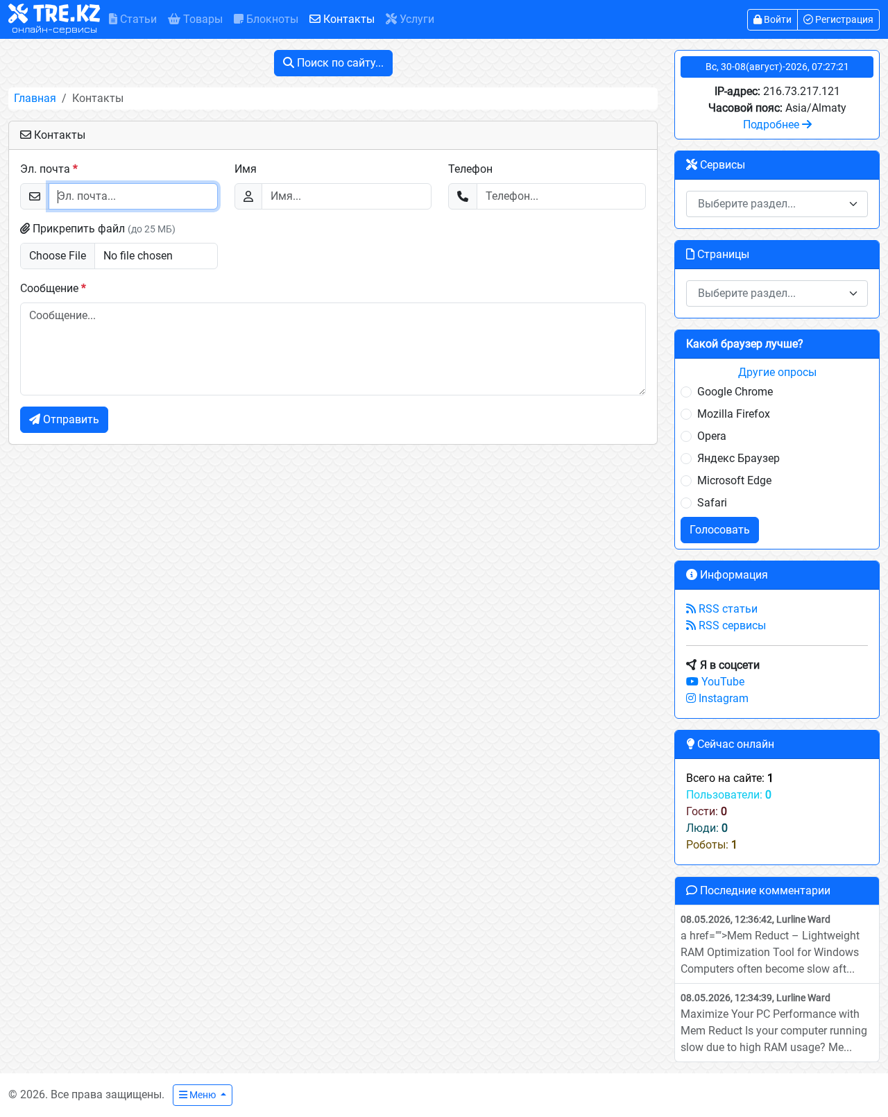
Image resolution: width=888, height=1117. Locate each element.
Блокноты (271, 19)
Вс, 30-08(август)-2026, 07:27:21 (777, 66)
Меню (202, 1094)
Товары (201, 19)
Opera (711, 436)
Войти (777, 19)
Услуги (415, 19)
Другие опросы (777, 372)
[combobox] (777, 204)
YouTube (721, 681)
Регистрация (843, 19)
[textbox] (768, 204)
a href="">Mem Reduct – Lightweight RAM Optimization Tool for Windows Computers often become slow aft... (770, 944)
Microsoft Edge (734, 480)
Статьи (137, 19)
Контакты (348, 19)
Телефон (470, 169)
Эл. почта (49, 169)
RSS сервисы (731, 625)
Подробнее (772, 124)
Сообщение (53, 288)
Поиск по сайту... (339, 62)
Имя (245, 169)
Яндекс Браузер (738, 458)
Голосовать (720, 529)
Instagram (722, 698)
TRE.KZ (56, 20)
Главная (35, 98)
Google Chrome (735, 391)
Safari (712, 502)
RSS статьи (727, 608)
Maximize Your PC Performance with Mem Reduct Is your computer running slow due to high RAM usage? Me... (774, 1023)
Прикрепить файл (103, 228)
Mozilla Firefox (733, 413)
